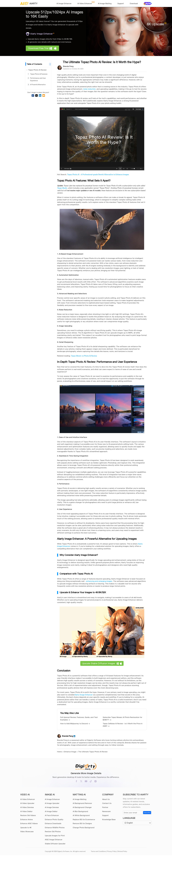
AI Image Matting (104, 3)
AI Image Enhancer (64, 3)
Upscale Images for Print (55, 836)
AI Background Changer (82, 807)
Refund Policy (122, 851)
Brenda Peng (68, 66)
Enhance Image (70, 752)
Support (120, 3)
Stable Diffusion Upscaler (55, 844)
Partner (105, 807)
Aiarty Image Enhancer (42, 33)
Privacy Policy (112, 851)
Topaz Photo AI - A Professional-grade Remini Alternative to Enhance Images (98, 174)
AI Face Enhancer (52, 815)
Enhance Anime (26, 819)
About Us (106, 799)
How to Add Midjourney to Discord (74, 724)
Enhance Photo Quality (54, 819)
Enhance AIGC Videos (29, 823)
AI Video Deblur (26, 811)
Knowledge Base (109, 819)
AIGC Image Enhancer (53, 840)
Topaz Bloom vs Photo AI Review (84, 356)
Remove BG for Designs (82, 823)
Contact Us (106, 803)
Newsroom (106, 811)
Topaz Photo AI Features (38, 74)
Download (134, 3)
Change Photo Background (83, 828)
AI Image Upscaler (52, 803)
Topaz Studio (62, 188)
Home (59, 752)
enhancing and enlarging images (99, 581)
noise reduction (89, 89)
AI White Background (81, 815)
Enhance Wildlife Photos (54, 828)
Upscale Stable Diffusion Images (98, 663)
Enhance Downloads (53, 823)
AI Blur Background (80, 811)
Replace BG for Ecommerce (84, 819)
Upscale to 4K (25, 828)
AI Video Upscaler (27, 803)
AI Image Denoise (52, 807)
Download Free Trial (38, 48)
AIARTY (33, 3)
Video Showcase (27, 832)
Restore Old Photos (53, 832)
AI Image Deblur (51, 811)
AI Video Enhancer (84, 3)
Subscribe (147, 812)
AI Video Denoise (27, 807)
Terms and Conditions (98, 851)
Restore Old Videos (28, 815)
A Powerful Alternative (38, 84)
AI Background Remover (82, 803)
